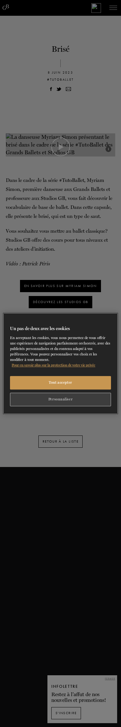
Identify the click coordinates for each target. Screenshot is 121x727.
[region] (60, 363)
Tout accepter (60, 382)
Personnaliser (60, 399)
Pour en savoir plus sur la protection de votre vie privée (53, 365)
